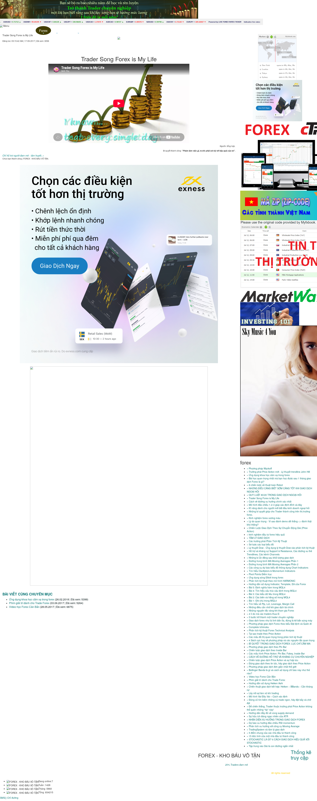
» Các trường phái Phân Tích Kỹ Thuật (267, 541)
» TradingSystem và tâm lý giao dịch (266, 729)
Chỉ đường (12, 797)
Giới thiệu (28, 30)
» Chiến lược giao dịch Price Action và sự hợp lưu (272, 660)
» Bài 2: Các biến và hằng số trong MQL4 (268, 597)
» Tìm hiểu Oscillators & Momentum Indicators (271, 570)
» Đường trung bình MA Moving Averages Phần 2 (272, 564)
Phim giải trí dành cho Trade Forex (29, 603)
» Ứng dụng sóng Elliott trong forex (265, 577)
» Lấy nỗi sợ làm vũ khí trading (263, 693)
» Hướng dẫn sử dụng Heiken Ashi (265, 683)
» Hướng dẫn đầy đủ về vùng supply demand (270, 713)
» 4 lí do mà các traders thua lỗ (263, 613)
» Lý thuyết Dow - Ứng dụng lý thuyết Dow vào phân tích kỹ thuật (281, 547)
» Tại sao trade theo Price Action (264, 633)
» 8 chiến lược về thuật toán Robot (265, 485)
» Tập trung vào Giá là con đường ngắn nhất (270, 746)
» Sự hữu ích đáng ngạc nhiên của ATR (267, 716)
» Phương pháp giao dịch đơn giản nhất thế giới (271, 666)
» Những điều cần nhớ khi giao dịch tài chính (270, 607)
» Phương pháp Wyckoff (259, 468)
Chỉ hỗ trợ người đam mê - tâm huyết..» (23, 155)
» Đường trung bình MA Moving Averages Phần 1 (272, 561)
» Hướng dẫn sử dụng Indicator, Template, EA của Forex (276, 584)
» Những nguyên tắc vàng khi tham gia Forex (270, 610)
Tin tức (57, 31)
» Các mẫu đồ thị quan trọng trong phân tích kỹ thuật (274, 637)
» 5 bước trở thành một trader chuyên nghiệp (270, 617)
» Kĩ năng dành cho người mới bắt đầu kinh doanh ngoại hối (278, 508)
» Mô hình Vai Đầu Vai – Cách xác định (267, 696)
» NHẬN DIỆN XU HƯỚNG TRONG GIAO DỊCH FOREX (276, 719)
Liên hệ (100, 30)
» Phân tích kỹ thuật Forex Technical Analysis (270, 630)
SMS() (3, 797)
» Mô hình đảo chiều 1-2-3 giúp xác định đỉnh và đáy (274, 504)
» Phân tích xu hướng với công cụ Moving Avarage (273, 726)
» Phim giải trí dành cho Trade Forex (266, 680)
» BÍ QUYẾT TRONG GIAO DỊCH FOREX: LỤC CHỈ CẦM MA (278, 643)
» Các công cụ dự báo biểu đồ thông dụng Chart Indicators (277, 567)
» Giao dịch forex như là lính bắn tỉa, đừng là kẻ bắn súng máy (279, 620)
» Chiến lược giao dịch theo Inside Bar (267, 650)
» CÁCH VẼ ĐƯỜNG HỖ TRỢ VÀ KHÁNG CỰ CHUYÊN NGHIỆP (280, 656)
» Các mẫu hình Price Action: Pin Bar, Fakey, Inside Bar (276, 653)
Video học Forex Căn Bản (24, 607)
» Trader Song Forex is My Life (263, 498)
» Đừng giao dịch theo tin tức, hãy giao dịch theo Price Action (279, 663)
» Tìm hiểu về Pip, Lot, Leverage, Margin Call (270, 604)
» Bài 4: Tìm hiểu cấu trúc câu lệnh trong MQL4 (272, 590)
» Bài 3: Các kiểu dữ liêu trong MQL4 (266, 594)
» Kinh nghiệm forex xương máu (263, 518)
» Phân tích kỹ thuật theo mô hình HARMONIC (271, 580)
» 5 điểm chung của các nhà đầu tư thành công (271, 732)
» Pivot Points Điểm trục (259, 574)
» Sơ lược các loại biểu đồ (260, 544)
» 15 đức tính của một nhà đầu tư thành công (270, 736)
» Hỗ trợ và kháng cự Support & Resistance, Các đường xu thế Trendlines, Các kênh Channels (279, 552)
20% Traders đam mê (236, 764)
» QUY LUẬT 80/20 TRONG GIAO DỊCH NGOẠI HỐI (274, 494)
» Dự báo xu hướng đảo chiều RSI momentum (271, 723)
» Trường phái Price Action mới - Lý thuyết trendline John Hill (278, 471)
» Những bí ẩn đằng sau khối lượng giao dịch (270, 557)
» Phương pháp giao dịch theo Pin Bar (267, 646)
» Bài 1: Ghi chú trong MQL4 (262, 600)
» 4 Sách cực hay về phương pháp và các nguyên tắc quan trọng (281, 640)
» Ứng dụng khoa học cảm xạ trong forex (268, 475)
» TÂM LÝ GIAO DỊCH (258, 537)
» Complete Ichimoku (258, 627)
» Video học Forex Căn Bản (261, 676)
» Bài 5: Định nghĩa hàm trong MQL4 (266, 587)
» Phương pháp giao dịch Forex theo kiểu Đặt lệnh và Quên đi (279, 623)
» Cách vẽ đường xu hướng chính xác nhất (269, 501)
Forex (43, 31)
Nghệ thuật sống (78, 31)
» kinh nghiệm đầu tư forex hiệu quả (266, 534)
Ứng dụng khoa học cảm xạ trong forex (31, 599)
